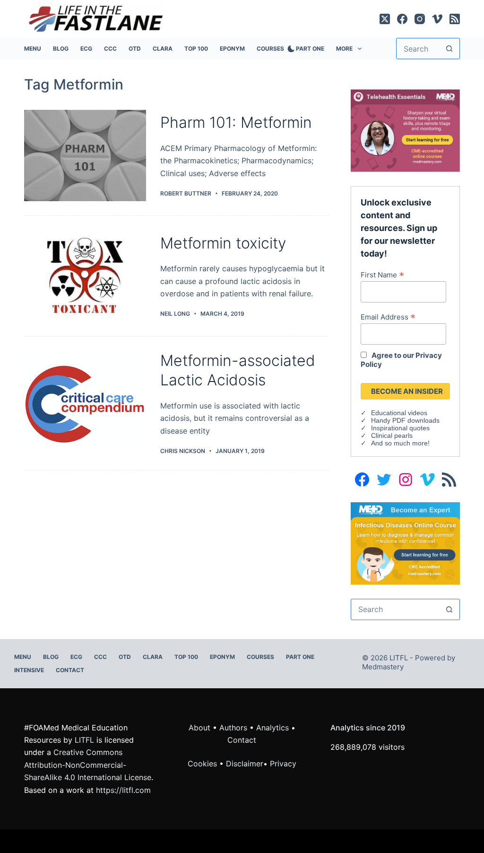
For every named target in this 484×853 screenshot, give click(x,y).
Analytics (272, 727)
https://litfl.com (123, 790)
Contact (70, 670)
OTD (135, 48)
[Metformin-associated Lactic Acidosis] (85, 403)
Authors (233, 727)
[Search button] (449, 48)
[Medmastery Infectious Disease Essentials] (405, 542)
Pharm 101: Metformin (236, 122)
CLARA (163, 48)
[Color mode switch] (289, 48)
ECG (86, 48)
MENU (32, 48)
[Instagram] (420, 19)
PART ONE (310, 48)
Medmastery (383, 666)
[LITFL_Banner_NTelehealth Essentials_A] (405, 129)
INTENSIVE (29, 670)
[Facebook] (402, 19)
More (344, 48)
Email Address (388, 316)
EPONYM (232, 48)
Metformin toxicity (223, 243)
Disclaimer (244, 763)
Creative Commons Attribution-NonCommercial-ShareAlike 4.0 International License (87, 764)
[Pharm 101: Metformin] (85, 156)
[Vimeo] (437, 19)
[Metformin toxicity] (85, 276)
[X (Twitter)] (385, 19)
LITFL (84, 740)
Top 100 (196, 48)
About (199, 727)
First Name (382, 274)
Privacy (283, 763)
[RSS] (454, 19)
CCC (110, 48)
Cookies (203, 763)
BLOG (61, 48)
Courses (270, 48)
